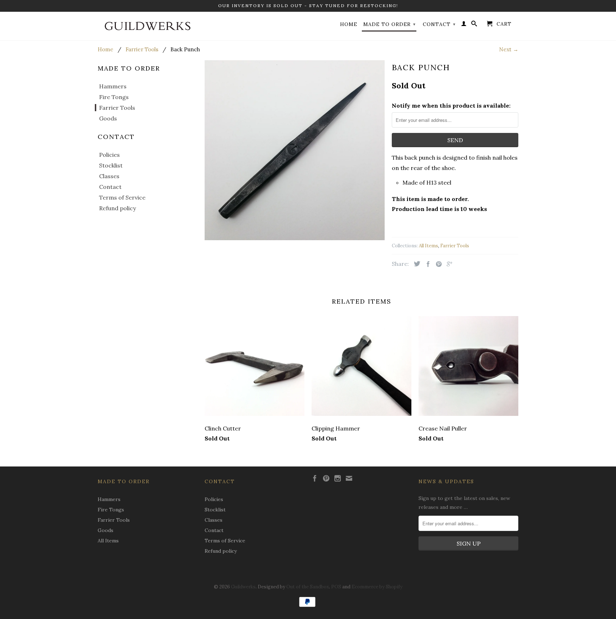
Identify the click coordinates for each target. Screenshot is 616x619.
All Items (428, 246)
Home (348, 24)
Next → (508, 49)
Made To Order (389, 24)
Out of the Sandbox (307, 587)
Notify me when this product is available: (451, 105)
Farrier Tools (117, 107)
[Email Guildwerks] (349, 478)
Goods (108, 118)
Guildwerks (243, 587)
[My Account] (464, 25)
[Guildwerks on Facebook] (315, 478)
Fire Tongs (114, 96)
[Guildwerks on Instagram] (337, 478)
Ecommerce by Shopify (376, 587)
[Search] (474, 25)
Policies (109, 154)
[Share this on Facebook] (426, 264)
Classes (109, 176)
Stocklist (111, 165)
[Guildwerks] (147, 26)
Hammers (113, 86)
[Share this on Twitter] (415, 264)
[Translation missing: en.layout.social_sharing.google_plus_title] (447, 264)
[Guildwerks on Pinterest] (326, 478)
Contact (439, 24)
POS (336, 587)
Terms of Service (122, 197)
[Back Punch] (295, 150)
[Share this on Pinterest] (437, 264)
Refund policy (117, 208)
